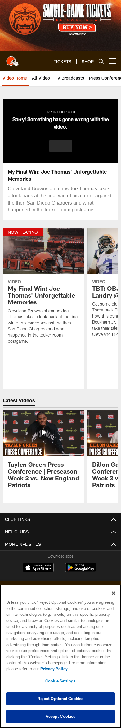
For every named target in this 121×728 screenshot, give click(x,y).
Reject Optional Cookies (61, 698)
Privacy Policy (52, 668)
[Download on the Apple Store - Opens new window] (38, 568)
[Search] (101, 61)
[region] (60, 656)
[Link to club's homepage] (12, 59)
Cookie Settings (60, 680)
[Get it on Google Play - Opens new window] (80, 570)
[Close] (113, 593)
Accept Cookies (61, 716)
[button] (61, 146)
